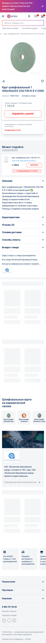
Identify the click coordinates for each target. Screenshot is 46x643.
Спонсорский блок (10, 150)
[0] (35, 16)
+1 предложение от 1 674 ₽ (26, 171)
